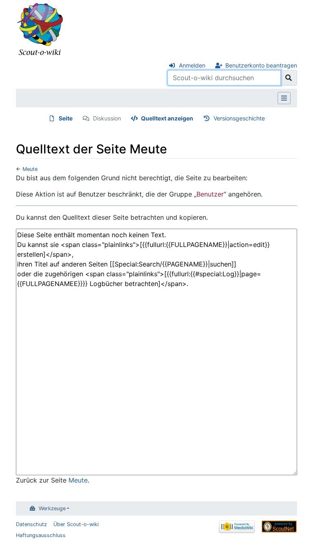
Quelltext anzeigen (167, 118)
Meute (29, 169)
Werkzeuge (52, 508)
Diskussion (107, 118)
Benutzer (210, 194)
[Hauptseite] (40, 30)
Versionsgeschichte (239, 118)
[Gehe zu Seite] (288, 77)
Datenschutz (31, 524)
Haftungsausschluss (41, 535)
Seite (66, 118)
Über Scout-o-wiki (76, 524)
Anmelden (192, 65)
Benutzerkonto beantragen (261, 65)
